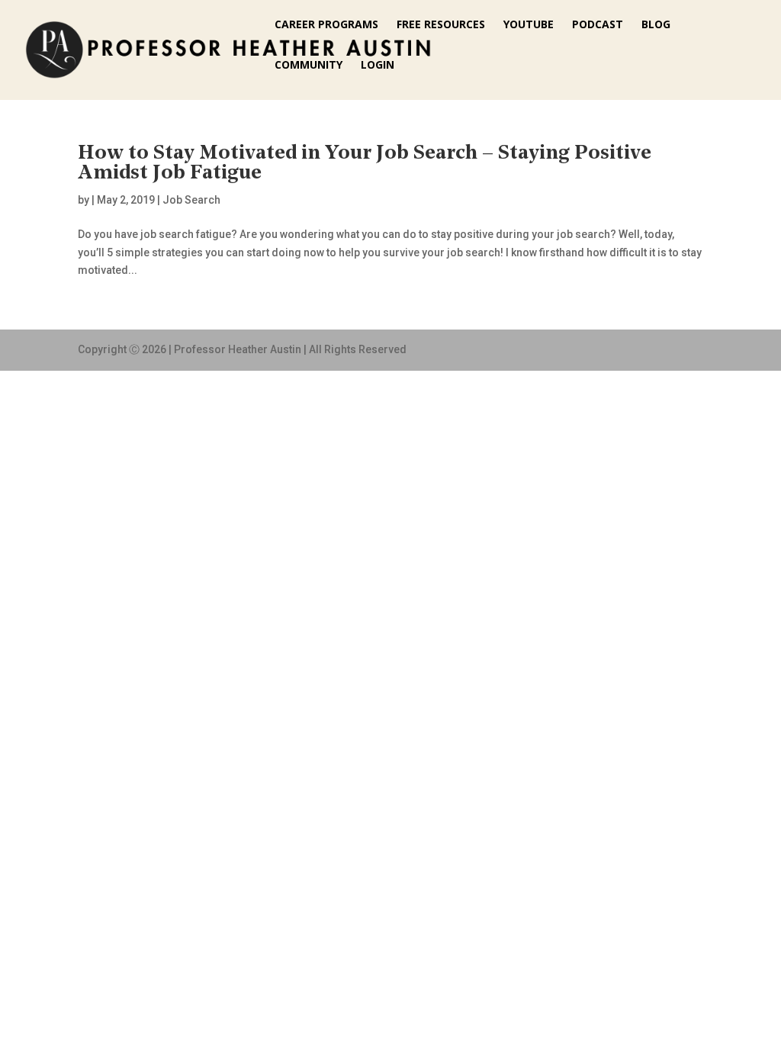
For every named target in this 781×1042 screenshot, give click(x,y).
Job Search (191, 200)
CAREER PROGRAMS (326, 25)
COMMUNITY (308, 65)
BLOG (655, 25)
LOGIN (377, 65)
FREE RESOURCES (441, 25)
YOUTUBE (528, 25)
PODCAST (597, 25)
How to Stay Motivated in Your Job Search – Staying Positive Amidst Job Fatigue (364, 163)
